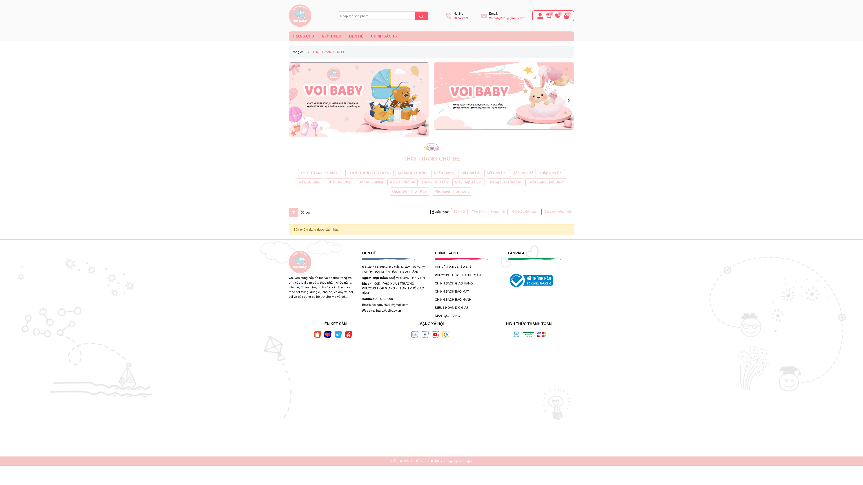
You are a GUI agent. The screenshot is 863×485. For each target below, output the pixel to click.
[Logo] (300, 15)
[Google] (445, 334)
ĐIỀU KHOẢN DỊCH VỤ (451, 307)
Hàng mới (498, 211)
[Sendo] (348, 334)
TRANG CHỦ (303, 36)
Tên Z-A (478, 211)
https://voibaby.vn (388, 310)
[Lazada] (327, 334)
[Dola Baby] (359, 99)
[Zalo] (414, 334)
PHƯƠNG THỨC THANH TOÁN (458, 275)
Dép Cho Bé (523, 173)
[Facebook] (425, 334)
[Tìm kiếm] (421, 16)
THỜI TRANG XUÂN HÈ (320, 173)
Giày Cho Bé (551, 173)
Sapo (468, 461)
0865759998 (461, 18)
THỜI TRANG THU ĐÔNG (369, 173)
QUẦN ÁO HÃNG (412, 173)
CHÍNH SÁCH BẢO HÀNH (453, 299)
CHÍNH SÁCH (383, 36)
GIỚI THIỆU (331, 36)
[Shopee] (317, 334)
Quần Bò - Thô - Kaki (409, 191)
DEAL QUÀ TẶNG (447, 315)
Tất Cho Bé (470, 173)
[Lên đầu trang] (854, 458)
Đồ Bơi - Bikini (370, 182)
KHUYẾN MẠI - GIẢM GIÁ (453, 267)
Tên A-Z (459, 211)
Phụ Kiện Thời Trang (452, 191)
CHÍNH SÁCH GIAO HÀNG (454, 283)
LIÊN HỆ (356, 36)
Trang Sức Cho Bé (505, 182)
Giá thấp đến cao (524, 211)
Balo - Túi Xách (435, 182)
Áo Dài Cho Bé (402, 182)
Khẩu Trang (444, 173)
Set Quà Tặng (308, 182)
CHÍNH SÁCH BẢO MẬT (452, 291)
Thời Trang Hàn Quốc (546, 182)
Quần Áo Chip (339, 182)
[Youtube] (435, 334)
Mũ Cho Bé (496, 173)
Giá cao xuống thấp (558, 211)
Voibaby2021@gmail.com (506, 18)
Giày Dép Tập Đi (468, 182)
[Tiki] (338, 334)
